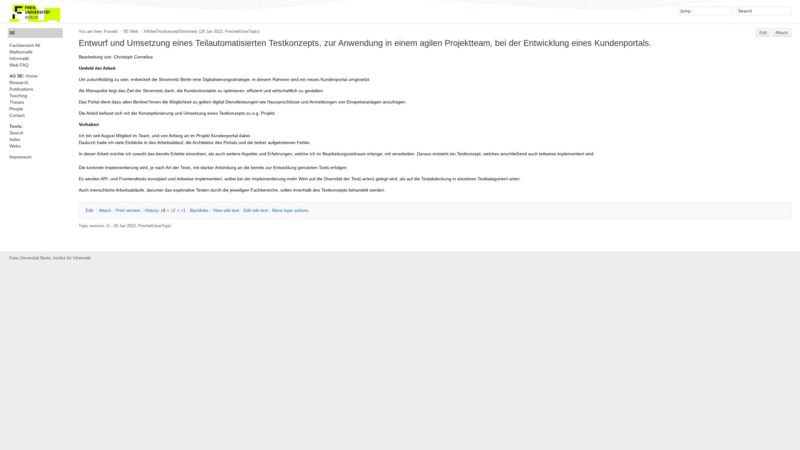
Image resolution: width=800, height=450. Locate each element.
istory (151, 210)
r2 (173, 210)
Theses (16, 102)
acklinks (199, 210)
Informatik (19, 58)
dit (90, 210)
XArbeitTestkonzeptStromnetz (170, 31)
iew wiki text (226, 210)
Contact (17, 115)
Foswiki (111, 31)
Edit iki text (255, 210)
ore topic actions (290, 210)
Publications (21, 89)
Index (14, 139)
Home (23, 75)
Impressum (20, 156)
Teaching (18, 95)
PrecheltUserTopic (241, 31)
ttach (105, 210)
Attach (781, 32)
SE (12, 32)
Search (16, 132)
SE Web (130, 31)
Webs (15, 145)
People (16, 108)
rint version (128, 210)
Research (18, 82)
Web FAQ (18, 65)
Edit (763, 32)
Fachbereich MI (24, 45)
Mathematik (20, 51)
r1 (184, 210)
